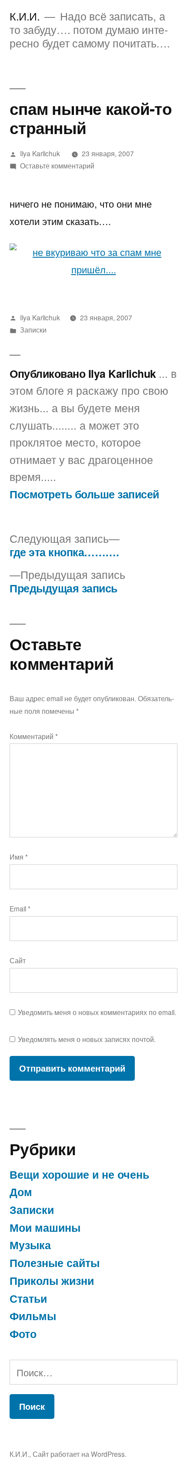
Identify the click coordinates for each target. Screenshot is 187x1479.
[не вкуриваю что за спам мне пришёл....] (93, 269)
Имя (19, 856)
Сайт (18, 960)
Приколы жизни (52, 1280)
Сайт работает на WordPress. (80, 1454)
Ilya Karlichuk (40, 153)
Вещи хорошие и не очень (79, 1174)
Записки (33, 329)
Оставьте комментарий (57, 165)
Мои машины (45, 1227)
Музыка (30, 1245)
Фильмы (33, 1316)
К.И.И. (25, 16)
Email (20, 908)
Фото (23, 1333)
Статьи (28, 1298)
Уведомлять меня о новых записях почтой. (87, 1039)
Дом (21, 1192)
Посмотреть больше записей (84, 494)
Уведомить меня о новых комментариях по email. (97, 1012)
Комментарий (34, 736)
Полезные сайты (55, 1263)
